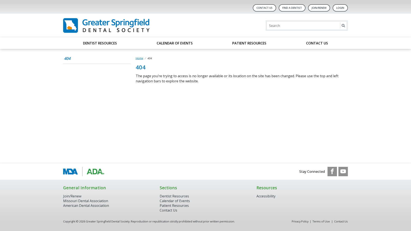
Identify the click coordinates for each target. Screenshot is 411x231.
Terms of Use (321, 221)
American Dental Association (86, 205)
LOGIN (340, 8)
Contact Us (264, 8)
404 (67, 58)
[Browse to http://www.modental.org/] (85, 171)
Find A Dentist (292, 8)
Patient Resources (249, 43)
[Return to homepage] (118, 25)
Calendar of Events (175, 43)
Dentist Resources (100, 43)
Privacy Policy (300, 221)
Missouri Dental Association (85, 200)
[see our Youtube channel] (343, 171)
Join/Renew (319, 8)
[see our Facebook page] (332, 171)
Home (139, 58)
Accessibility (265, 196)
